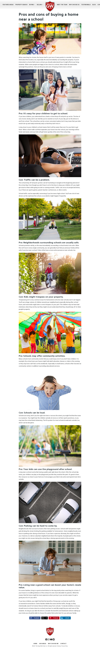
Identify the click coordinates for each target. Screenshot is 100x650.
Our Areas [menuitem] (42, 643)
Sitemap (59, 646)
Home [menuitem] (35, 643)
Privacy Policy (64, 646)
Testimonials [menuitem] (86, 4)
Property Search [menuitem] (21, 4)
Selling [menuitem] (39, 4)
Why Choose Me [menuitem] (53, 643)
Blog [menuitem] (94, 4)
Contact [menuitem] (63, 643)
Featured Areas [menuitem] (8, 4)
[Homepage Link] (50, 6)
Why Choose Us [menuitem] (74, 4)
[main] (50, 312)
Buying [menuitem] (31, 4)
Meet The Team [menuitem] (62, 4)
